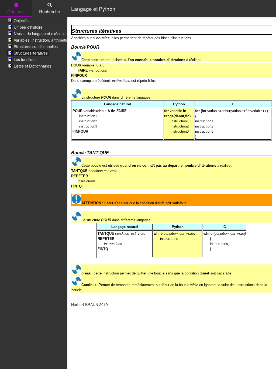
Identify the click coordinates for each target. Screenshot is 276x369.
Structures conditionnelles (36, 46)
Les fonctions (25, 59)
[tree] (33, 43)
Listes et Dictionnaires (32, 66)
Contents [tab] (16, 11)
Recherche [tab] (49, 11)
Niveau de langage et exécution (41, 33)
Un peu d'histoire (28, 27)
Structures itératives (31, 53)
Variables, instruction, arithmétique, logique (50, 40)
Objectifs (21, 20)
